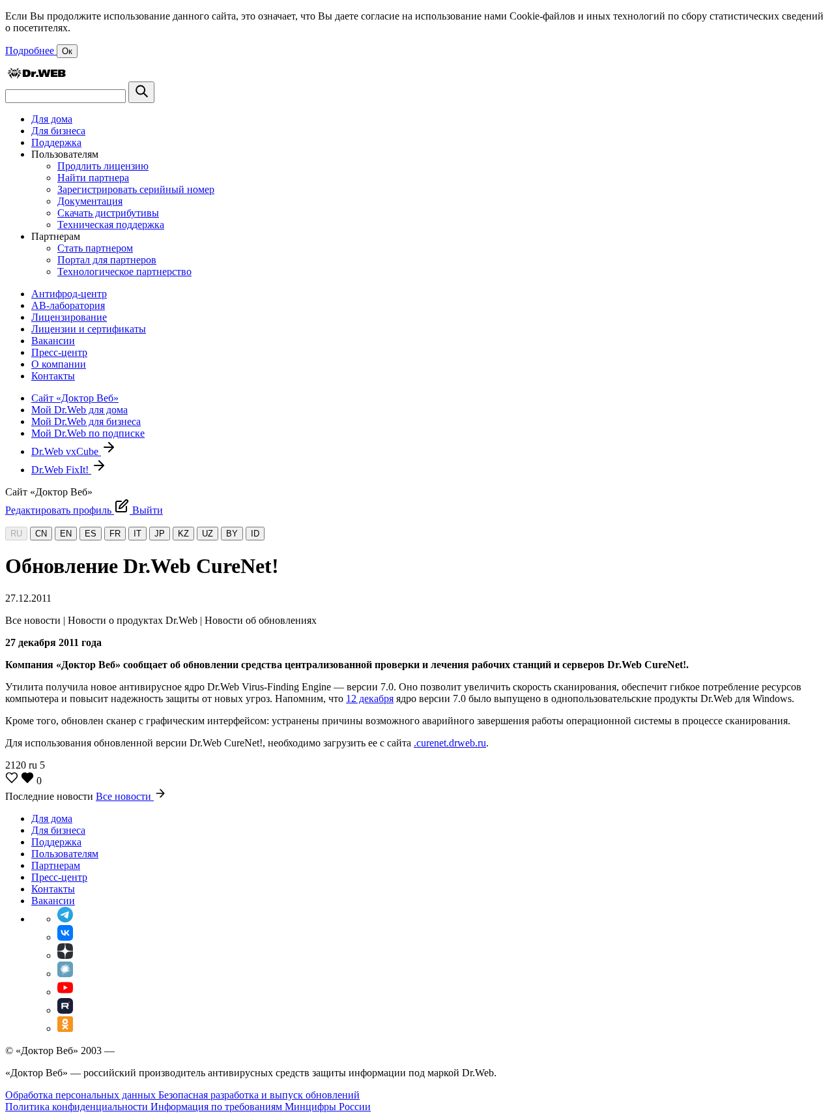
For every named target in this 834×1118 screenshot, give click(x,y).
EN (66, 533)
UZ (207, 533)
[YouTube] (65, 991)
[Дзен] (65, 955)
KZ (183, 533)
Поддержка (56, 142)
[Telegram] (65, 918)
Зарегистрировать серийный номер (135, 189)
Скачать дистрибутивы (108, 212)
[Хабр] (65, 973)
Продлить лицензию (103, 165)
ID (255, 533)
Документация (89, 201)
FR (115, 533)
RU (16, 533)
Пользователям (64, 853)
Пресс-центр (59, 352)
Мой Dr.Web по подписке (88, 433)
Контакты (53, 375)
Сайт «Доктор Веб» (75, 398)
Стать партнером (95, 248)
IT (137, 533)
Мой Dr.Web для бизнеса (86, 421)
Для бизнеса (58, 130)
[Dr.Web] (36, 75)
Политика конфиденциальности (78, 1106)
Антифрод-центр (69, 293)
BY (232, 533)
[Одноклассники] (65, 1028)
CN (41, 533)
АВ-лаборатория (68, 305)
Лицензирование (69, 317)
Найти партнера (93, 177)
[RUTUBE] (65, 1010)
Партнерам (55, 865)
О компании (58, 364)
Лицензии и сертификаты (88, 328)
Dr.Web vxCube (66, 451)
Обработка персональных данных (81, 1094)
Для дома (51, 119)
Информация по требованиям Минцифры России (261, 1106)
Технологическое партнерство (124, 271)
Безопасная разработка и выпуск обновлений (259, 1094)
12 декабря (370, 698)
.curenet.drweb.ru (450, 742)
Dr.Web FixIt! (61, 469)
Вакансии (53, 340)
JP (159, 533)
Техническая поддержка (110, 224)
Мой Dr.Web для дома (79, 409)
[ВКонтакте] (65, 937)
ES (90, 533)
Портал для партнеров (106, 259)
